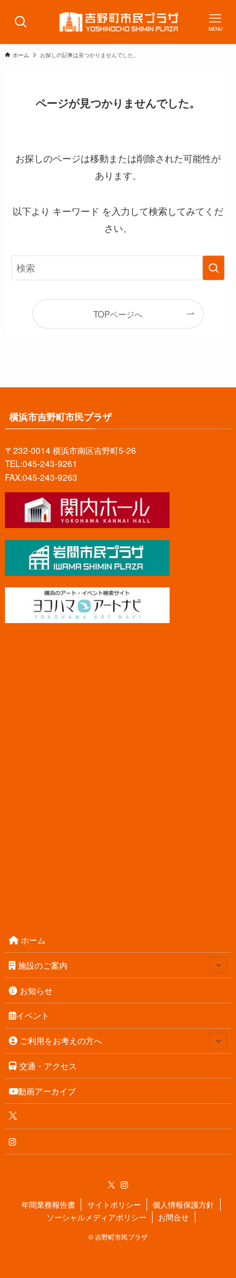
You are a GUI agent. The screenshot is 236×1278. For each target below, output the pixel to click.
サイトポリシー (114, 1204)
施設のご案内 (43, 965)
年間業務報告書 (48, 1204)
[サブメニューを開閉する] (218, 965)
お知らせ (36, 990)
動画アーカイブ (47, 1091)
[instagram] (125, 1185)
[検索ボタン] (20, 22)
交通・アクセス (48, 1065)
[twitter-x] (111, 1185)
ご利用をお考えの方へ (61, 1040)
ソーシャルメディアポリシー (97, 1217)
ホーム (33, 940)
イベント (32, 1015)
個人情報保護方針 (183, 1204)
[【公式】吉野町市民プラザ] (118, 22)
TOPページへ (118, 314)
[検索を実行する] (213, 267)
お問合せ (173, 1217)
